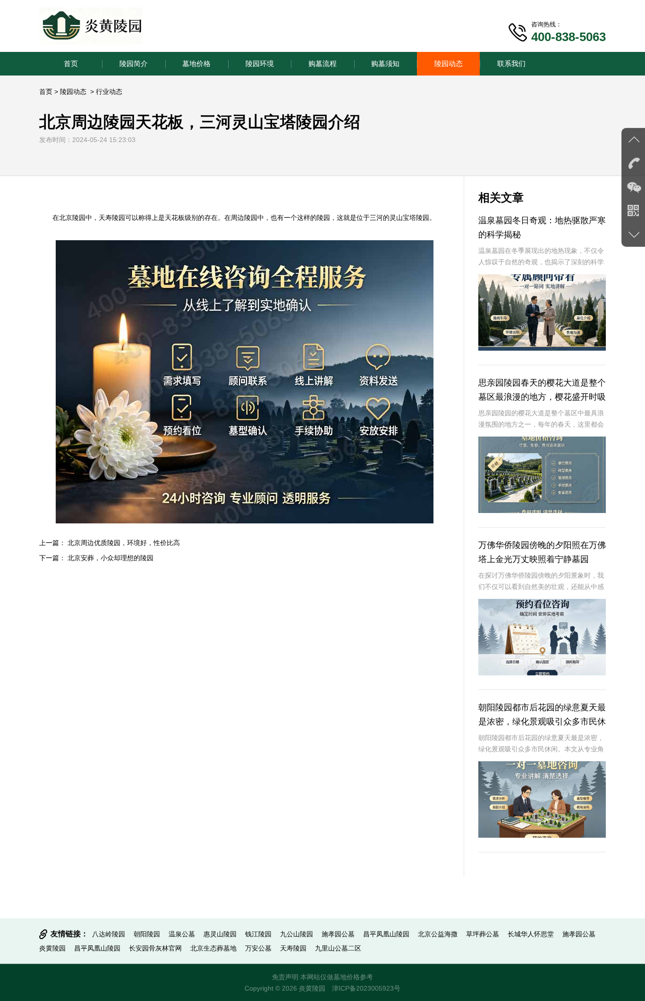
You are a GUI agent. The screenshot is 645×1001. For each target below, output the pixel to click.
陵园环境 (260, 63)
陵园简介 (133, 63)
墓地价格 (196, 63)
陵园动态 (448, 63)
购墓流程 (322, 63)
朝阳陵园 (147, 934)
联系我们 (511, 63)
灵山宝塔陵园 (409, 217)
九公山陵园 (296, 934)
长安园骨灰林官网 (155, 948)
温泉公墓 (182, 934)
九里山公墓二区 (338, 948)
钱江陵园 (258, 934)
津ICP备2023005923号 (366, 988)
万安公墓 (258, 948)
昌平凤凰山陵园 (386, 934)
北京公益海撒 (438, 934)
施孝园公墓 (338, 934)
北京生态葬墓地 (213, 948)
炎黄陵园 (52, 948)
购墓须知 (385, 63)
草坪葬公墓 (482, 934)
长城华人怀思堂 (531, 934)
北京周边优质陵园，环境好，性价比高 (124, 543)
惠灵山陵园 (220, 934)
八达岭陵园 (108, 934)
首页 (71, 63)
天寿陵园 (112, 217)
